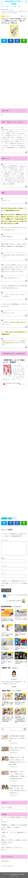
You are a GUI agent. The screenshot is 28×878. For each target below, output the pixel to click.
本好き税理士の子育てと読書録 (17, 874)
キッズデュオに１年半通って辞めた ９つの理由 (14, 818)
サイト (3, 573)
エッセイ (3, 16)
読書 (15, 6)
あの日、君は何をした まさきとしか (11, 847)
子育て (2, 6)
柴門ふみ (15, 518)
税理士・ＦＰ (9, 6)
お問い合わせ (5, 861)
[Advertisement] (14, 58)
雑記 (19, 6)
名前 (3, 558)
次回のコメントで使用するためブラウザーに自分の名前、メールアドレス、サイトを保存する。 (14, 583)
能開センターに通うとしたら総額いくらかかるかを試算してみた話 (14, 841)
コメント (4, 540)
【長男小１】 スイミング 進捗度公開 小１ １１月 (14, 833)
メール (3, 565)
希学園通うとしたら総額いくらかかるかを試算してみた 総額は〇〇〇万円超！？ (14, 826)
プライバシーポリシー (7, 866)
